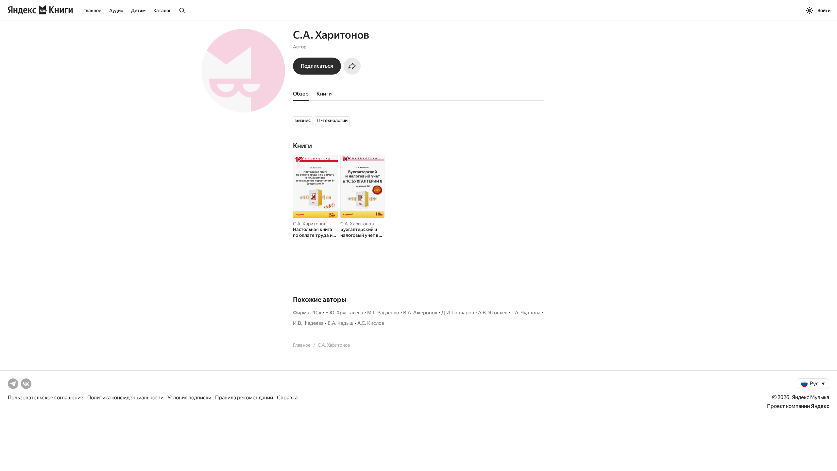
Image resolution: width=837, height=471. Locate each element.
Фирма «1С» (307, 313)
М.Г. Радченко (383, 313)
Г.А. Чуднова (525, 313)
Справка (287, 397)
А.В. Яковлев (492, 313)
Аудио (116, 10)
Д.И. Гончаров (457, 313)
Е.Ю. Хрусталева (344, 313)
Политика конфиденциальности (125, 397)
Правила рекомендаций (244, 397)
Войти (823, 10)
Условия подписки (189, 397)
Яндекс (820, 406)
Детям (138, 10)
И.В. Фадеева (308, 323)
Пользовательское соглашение (45, 397)
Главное (92, 10)
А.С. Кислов (370, 323)
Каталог (162, 10)
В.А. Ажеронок (420, 313)
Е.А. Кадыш (340, 323)
